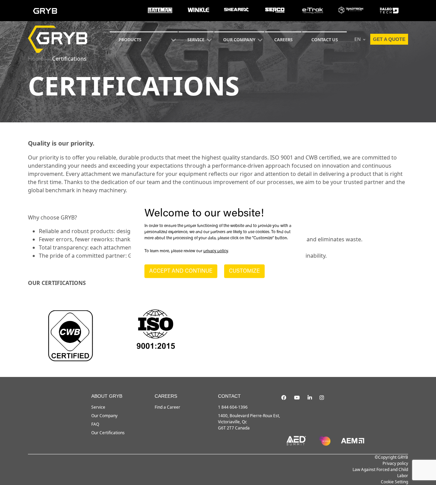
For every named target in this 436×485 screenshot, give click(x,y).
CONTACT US (324, 39)
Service (98, 407)
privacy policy (215, 251)
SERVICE (195, 39)
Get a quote (389, 39)
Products (130, 39)
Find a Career (167, 407)
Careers (283, 39)
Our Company (239, 39)
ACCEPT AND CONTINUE (181, 271)
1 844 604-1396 (233, 407)
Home (36, 58)
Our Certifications (108, 433)
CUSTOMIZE (244, 271)
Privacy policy (395, 463)
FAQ (95, 424)
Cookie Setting (394, 482)
